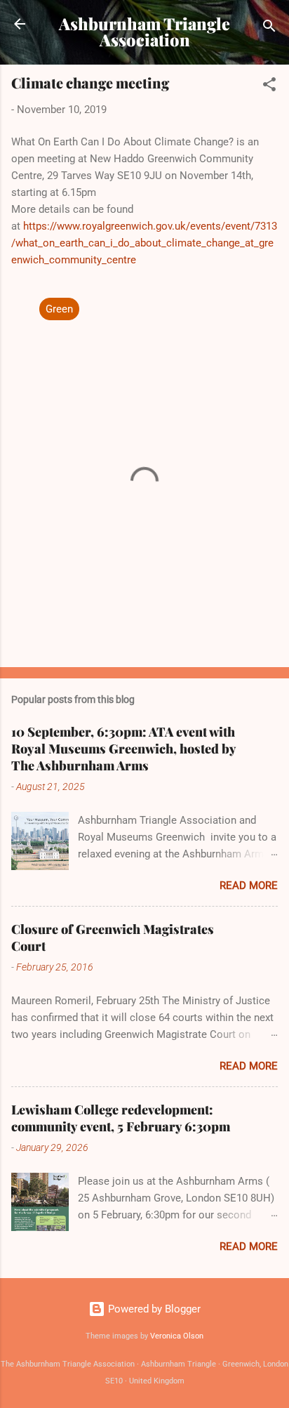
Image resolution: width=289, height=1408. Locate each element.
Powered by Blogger (153, 1309)
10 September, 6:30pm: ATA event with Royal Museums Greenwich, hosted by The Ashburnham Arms (123, 748)
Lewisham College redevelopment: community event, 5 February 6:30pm (120, 1118)
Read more (249, 885)
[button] (269, 87)
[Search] (269, 28)
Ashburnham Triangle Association (144, 32)
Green (59, 309)
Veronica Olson (176, 1336)
